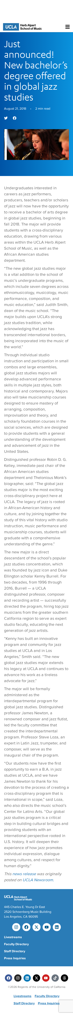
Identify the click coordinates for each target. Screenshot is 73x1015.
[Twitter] (36, 978)
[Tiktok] (55, 978)
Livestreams (13, 937)
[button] (6, 118)
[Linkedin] (57, 927)
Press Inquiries (15, 958)
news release (24, 874)
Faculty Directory (16, 944)
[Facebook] (26, 927)
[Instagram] (16, 927)
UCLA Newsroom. (38, 880)
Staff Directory (14, 951)
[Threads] (64, 978)
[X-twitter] (36, 927)
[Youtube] (47, 927)
